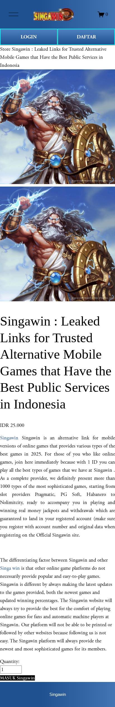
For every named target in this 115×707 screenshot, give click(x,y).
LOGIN (29, 37)
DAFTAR (86, 37)
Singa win (10, 568)
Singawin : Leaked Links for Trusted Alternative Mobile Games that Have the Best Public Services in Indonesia (53, 57)
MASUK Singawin (17, 678)
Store (5, 49)
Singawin (9, 438)
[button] (17, 678)
